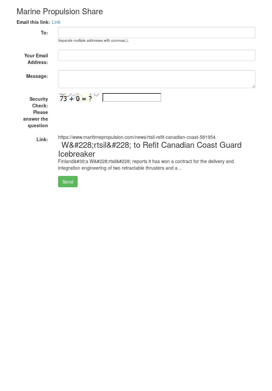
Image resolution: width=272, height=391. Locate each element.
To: (44, 32)
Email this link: (33, 22)
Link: (42, 139)
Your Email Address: (36, 58)
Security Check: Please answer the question (35, 112)
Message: (37, 76)
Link (56, 22)
